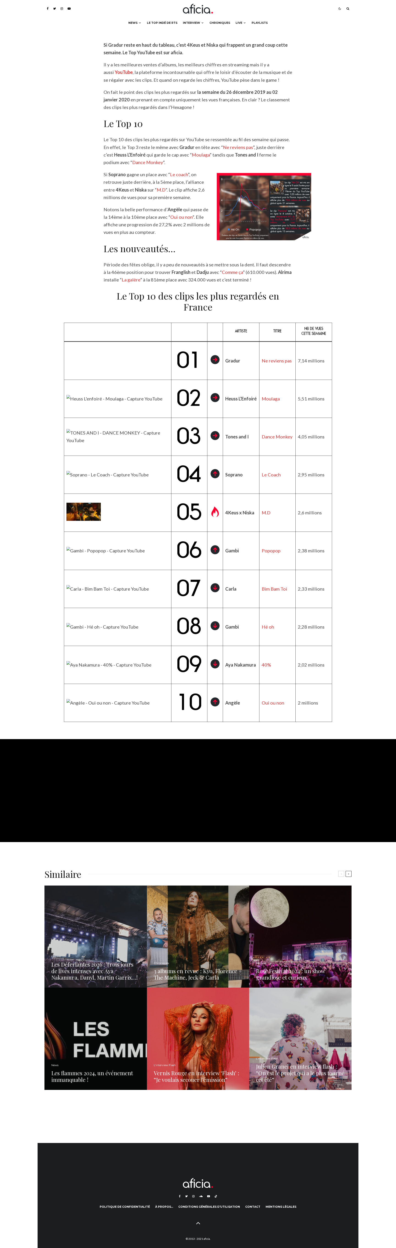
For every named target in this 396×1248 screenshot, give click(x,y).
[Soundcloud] (201, 1196)
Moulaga (201, 154)
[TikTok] (216, 1196)
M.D (161, 189)
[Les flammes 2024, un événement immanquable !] (95, 1039)
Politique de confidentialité (125, 1206)
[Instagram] (61, 8)
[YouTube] (69, 8)
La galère (131, 279)
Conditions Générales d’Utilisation (209, 1206)
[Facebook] (47, 8)
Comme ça (232, 272)
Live (239, 22)
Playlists (260, 22)
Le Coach (271, 474)
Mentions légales (281, 1206)
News (133, 22)
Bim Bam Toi (274, 589)
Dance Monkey (147, 162)
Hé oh (268, 626)
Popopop (271, 550)
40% (266, 664)
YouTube (124, 72)
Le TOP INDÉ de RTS (162, 22)
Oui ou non (181, 217)
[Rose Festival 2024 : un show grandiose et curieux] (300, 937)
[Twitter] (54, 8)
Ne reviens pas (238, 147)
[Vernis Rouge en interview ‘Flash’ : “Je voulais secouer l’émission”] (198, 1039)
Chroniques (219, 22)
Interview (191, 22)
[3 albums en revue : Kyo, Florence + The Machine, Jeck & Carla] (198, 937)
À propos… (164, 1206)
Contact (252, 1206)
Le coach (179, 174)
